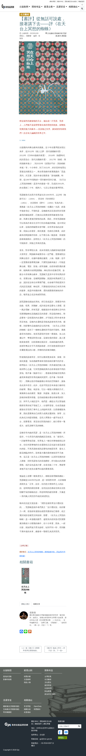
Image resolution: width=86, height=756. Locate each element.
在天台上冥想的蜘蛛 (25, 590)
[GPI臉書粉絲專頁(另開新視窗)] (60, 732)
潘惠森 (63, 36)
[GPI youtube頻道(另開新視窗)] (66, 732)
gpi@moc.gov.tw (46, 739)
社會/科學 (48, 688)
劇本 (59, 36)
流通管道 (60, 6)
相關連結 (73, 6)
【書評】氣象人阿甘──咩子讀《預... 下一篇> (55, 649)
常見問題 (27, 706)
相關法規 (27, 709)
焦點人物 (27, 682)
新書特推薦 (7, 679)
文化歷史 (48, 682)
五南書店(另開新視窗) (11, 709)
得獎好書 (27, 676)
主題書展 (27, 679)
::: (17, 6)
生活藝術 (48, 679)
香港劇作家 (58, 33)
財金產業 (48, 691)
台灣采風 (48, 676)
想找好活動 (7, 676)
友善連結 (27, 712)
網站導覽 (52, 1)
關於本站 (60, 1)
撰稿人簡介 (25, 604)
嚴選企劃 (48, 6)
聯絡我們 (81, 1)
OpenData (37, 706)
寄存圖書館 (7, 712)
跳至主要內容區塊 (6, 1)
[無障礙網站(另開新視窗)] (62, 737)
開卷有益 (36, 6)
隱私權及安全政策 (71, 1)
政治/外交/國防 (50, 694)
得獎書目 (37, 709)
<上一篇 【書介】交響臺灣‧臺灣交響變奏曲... (30, 649)
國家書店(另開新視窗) (11, 706)
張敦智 (28, 36)
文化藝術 (50, 33)
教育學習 (48, 685)
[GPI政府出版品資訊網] (8, 6)
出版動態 (24, 6)
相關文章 (36, 604)
